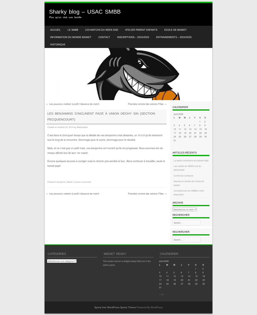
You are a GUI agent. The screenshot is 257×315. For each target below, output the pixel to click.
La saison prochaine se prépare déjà (191, 160)
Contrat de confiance (183, 175)
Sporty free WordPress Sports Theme (115, 307)
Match (70, 181)
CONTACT (104, 37)
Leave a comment (82, 181)
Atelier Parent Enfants (141, 29)
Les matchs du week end (101, 29)
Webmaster (82, 127)
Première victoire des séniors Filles (147, 104)
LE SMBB (73, 29)
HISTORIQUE (57, 44)
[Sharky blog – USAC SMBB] (128, 51)
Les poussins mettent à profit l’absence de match (72, 104)
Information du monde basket (70, 37)
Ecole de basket (175, 29)
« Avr (176, 147)
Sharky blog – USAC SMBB (85, 12)
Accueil (55, 29)
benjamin (61, 181)
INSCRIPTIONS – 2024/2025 (133, 37)
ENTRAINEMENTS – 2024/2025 (174, 37)
